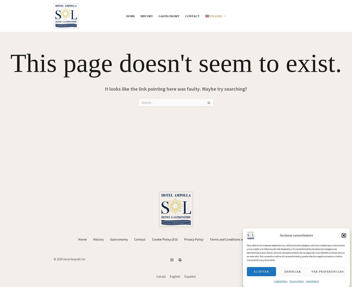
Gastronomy (168, 16)
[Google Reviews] (180, 260)
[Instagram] (172, 260)
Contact (192, 16)
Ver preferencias (327, 271)
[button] (344, 235)
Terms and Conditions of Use (230, 239)
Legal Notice (312, 281)
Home (130, 16)
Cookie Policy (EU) (165, 239)
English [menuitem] (175, 276)
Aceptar (261, 271)
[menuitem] (215, 16)
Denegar (292, 271)
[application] (224, 16)
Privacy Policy (297, 281)
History (147, 16)
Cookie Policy (281, 281)
